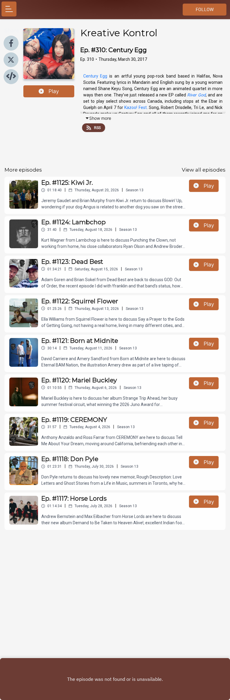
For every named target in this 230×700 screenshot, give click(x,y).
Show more (100, 118)
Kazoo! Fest (135, 107)
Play (54, 91)
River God (196, 95)
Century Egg (95, 76)
